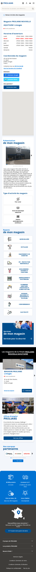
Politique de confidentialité (13, 568)
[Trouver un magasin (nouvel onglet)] (18, 513)
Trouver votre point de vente (19, 531)
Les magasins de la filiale (18, 353)
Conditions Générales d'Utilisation (18, 564)
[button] (18, 111)
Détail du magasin (9, 390)
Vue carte (19, 461)
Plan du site (26, 568)
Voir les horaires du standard (13, 68)
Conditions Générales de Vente (18, 560)
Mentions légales (18, 557)
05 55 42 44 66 (19, 66)
